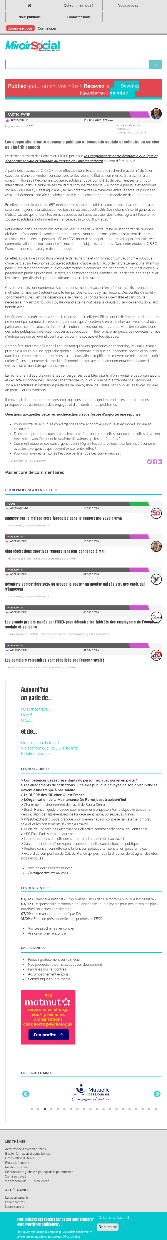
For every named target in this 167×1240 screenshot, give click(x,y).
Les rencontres (15, 1202)
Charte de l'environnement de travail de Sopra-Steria (64, 804)
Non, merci (108, 1227)
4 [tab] (51, 1109)
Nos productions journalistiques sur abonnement (65, 964)
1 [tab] (32, 1109)
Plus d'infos (71, 1236)
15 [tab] (123, 1109)
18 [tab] (142, 1109)
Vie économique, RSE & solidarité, (50, 748)
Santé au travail (15, 1176)
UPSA (26, 720)
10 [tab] (90, 1109)
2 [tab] (38, 1109)
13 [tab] (110, 1109)
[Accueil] (32, 46)
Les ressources (14, 1206)
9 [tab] (84, 1109)
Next (157, 1094)
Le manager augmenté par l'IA (58, 913)
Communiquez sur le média (49, 979)
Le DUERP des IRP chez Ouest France (54, 795)
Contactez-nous (78, 17)
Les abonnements (16, 1197)
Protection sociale (17, 1162)
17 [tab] (136, 1109)
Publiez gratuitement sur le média (54, 959)
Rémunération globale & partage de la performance (39, 1172)
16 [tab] (129, 1109)
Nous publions (29, 17)
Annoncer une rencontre (47, 933)
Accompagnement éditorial (49, 974)
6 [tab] (64, 1109)
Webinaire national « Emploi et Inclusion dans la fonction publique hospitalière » (95, 899)
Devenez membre (124, 89)
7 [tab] (71, 1109)
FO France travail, (35, 709)
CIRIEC (29, 126)
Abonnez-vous (20, 28)
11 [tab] (97, 1109)
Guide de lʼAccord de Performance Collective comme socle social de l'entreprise (86, 829)
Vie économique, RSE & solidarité (28, 460)
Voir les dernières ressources (50, 868)
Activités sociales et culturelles (25, 1149)
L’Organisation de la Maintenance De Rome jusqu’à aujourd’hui (75, 799)
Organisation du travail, (40, 742)
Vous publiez (128, 5)
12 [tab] (103, 1109)
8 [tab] (77, 1109)
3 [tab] (45, 1109)
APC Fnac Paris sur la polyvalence (49, 834)
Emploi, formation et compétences (28, 1153)
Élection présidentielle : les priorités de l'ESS (68, 919)
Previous (25, 1094)
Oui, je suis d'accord (114, 1217)
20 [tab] (156, 1109)
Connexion (47, 28)
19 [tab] (149, 1109)
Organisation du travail (22, 634)
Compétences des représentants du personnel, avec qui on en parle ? (80, 780)
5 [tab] (58, 1109)
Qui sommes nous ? (79, 5)
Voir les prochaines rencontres (51, 928)
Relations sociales (19, 558)
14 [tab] (116, 1109)
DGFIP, (26, 714)
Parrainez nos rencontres (47, 969)
